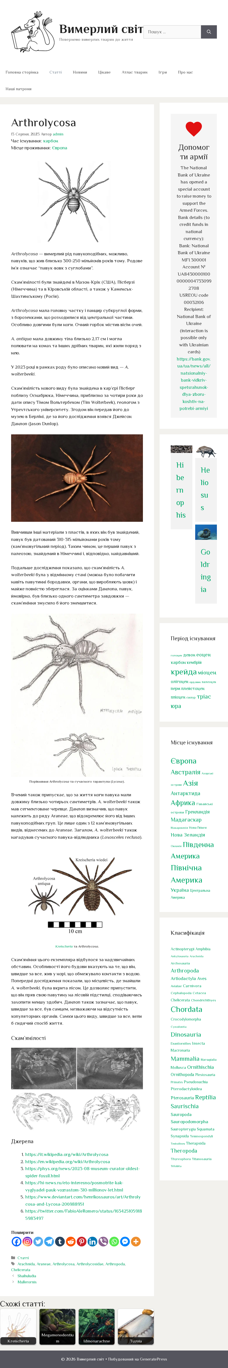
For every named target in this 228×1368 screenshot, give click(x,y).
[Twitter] (38, 1241)
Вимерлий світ (101, 29)
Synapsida (180, 1136)
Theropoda (184, 1151)
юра (176, 705)
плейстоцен (192, 688)
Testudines (178, 1143)
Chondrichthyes (203, 1000)
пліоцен (178, 697)
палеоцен (209, 682)
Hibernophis (181, 490)
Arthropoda (115, 1264)
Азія (190, 783)
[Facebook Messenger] (125, 1241)
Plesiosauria (205, 1075)
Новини (80, 72)
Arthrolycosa (64, 1264)
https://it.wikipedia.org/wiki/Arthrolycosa (66, 1154)
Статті (55, 72)
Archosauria (180, 963)
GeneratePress (153, 1359)
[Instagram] (27, 1241)
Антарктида (185, 793)
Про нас (185, 72)
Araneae (44, 1264)
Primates (177, 1082)
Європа (59, 147)
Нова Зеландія (188, 835)
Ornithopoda (182, 1074)
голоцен (176, 655)
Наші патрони (18, 88)
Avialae (176, 986)
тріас (204, 696)
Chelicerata (20, 1270)
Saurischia (185, 1106)
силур (191, 697)
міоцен (207, 672)
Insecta (198, 1043)
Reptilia (205, 1097)
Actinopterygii (182, 949)
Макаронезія (179, 827)
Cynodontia (179, 1026)
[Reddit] (71, 1241)
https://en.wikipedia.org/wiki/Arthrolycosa (67, 1161)
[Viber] (103, 1241)
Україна (180, 890)
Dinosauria (186, 1034)
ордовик (195, 682)
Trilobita (176, 1166)
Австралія (185, 772)
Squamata (205, 1129)
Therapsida (195, 1143)
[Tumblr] (60, 1241)
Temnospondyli (201, 1136)
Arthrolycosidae (89, 1264)
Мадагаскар (186, 820)
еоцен (203, 654)
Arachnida (26, 1264)
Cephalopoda (181, 993)
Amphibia (202, 949)
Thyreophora (181, 1159)
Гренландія (197, 812)
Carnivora (192, 985)
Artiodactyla (183, 978)
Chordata (186, 1009)
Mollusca (178, 1067)
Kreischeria (64, 946)
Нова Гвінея (198, 828)
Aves (202, 978)
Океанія (176, 846)
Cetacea (199, 993)
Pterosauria (182, 1097)
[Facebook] (16, 1241)
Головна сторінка (22, 72)
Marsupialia (209, 1059)
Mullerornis (27, 1282)
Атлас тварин (134, 72)
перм (175, 688)
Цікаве (104, 72)
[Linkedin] (92, 1241)
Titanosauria (202, 1159)
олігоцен (179, 681)
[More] (136, 1241)
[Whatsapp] (114, 1241)
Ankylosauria (180, 956)
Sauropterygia (183, 1129)
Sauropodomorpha (189, 1121)
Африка (183, 803)
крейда (184, 671)
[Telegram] (49, 1241)
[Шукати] (209, 32)
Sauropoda (181, 1114)
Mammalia (185, 1058)
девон (189, 654)
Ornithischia (200, 1067)
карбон (50, 140)
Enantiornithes (181, 1043)
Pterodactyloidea (186, 1088)
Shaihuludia (27, 1276)
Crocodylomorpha (186, 1019)
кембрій (194, 662)
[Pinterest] (81, 1241)
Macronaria (180, 1050)
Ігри (162, 72)
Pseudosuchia (196, 1081)
